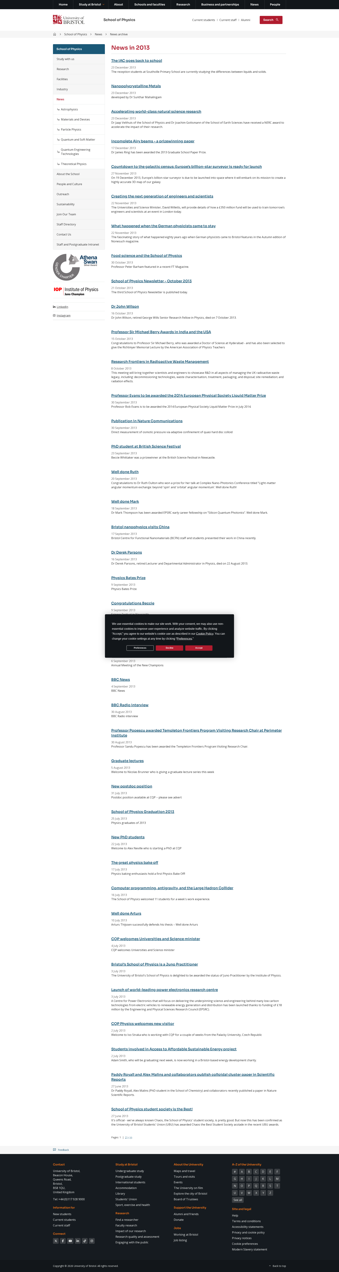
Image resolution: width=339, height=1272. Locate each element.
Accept (199, 648)
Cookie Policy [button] (204, 633)
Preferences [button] (184, 638)
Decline (169, 648)
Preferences (140, 648)
